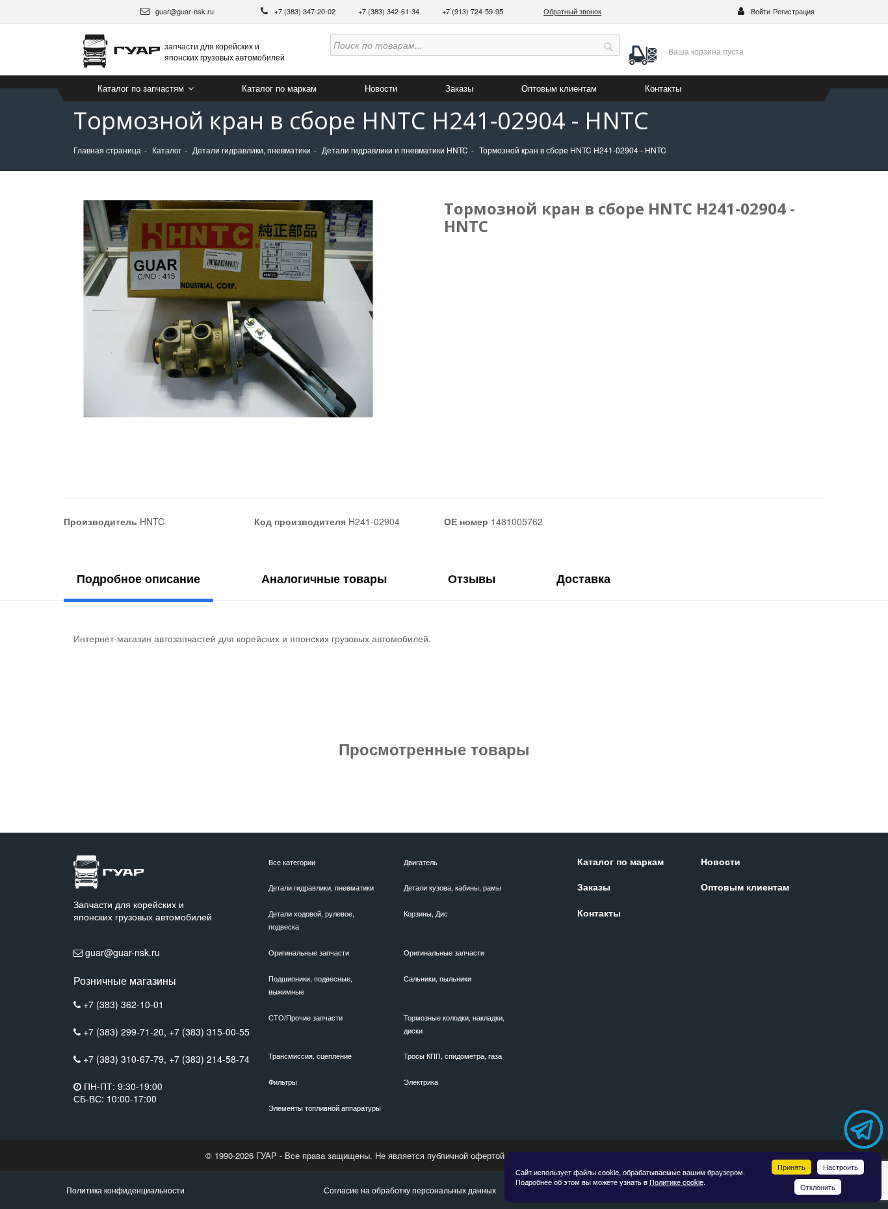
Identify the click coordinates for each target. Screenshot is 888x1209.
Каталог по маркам (279, 88)
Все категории (291, 862)
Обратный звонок (572, 11)
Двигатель (420, 862)
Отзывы (471, 578)
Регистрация (794, 11)
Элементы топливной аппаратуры (324, 1107)
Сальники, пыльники (437, 978)
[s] (608, 45)
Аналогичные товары (324, 578)
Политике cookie (676, 1181)
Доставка (583, 578)
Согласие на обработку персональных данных (410, 1189)
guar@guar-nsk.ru (183, 11)
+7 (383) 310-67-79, (126, 1058)
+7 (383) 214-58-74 (209, 1058)
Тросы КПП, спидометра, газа (453, 1055)
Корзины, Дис (426, 913)
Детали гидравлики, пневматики (321, 887)
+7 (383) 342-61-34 (389, 11)
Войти (760, 11)
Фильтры (282, 1081)
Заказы (459, 88)
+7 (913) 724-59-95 (472, 11)
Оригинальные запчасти (308, 952)
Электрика (421, 1081)
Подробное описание (138, 578)
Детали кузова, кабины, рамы (452, 887)
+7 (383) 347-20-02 (305, 11)
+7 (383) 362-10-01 (123, 1004)
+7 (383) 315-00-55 (209, 1031)
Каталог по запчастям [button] (142, 88)
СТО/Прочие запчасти (305, 1017)
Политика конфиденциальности (125, 1189)
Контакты (663, 88)
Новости (381, 88)
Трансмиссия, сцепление (310, 1055)
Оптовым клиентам (559, 88)
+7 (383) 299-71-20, (126, 1031)
